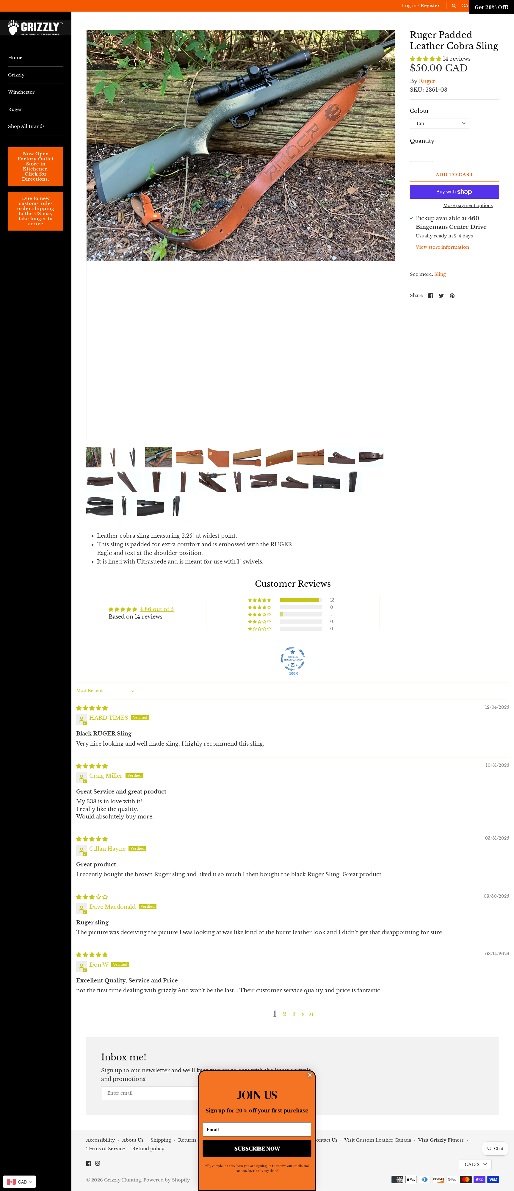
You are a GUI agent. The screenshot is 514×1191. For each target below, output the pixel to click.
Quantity (422, 141)
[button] (99, 235)
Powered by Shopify (166, 1180)
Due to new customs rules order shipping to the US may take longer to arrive (35, 211)
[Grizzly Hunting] (35, 27)
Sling (440, 274)
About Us (132, 1140)
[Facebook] (88, 1165)
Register (430, 5)
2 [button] (284, 1014)
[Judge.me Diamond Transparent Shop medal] (293, 659)
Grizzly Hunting (122, 1180)
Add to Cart (455, 174)
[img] (92, 708)
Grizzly (16, 75)
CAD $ (472, 1164)
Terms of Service (105, 1148)
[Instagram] (97, 1165)
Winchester (21, 92)
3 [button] (294, 1014)
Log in (409, 5)
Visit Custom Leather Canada (378, 1140)
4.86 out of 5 (157, 609)
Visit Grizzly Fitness (441, 1140)
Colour (419, 111)
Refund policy (148, 1148)
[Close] (310, 1074)
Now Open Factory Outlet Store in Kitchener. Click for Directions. (36, 166)
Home (15, 57)
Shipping (161, 1140)
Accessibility (101, 1140)
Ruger (15, 109)
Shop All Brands (26, 126)
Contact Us (325, 1140)
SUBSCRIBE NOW (257, 1148)
